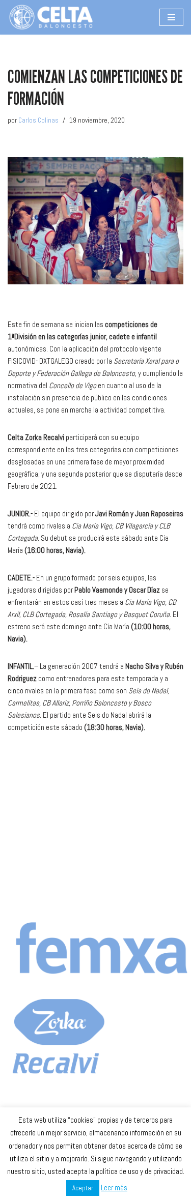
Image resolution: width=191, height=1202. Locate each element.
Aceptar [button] (82, 1188)
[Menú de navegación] (171, 17)
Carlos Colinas (38, 120)
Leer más (114, 1187)
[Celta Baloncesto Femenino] (51, 17)
